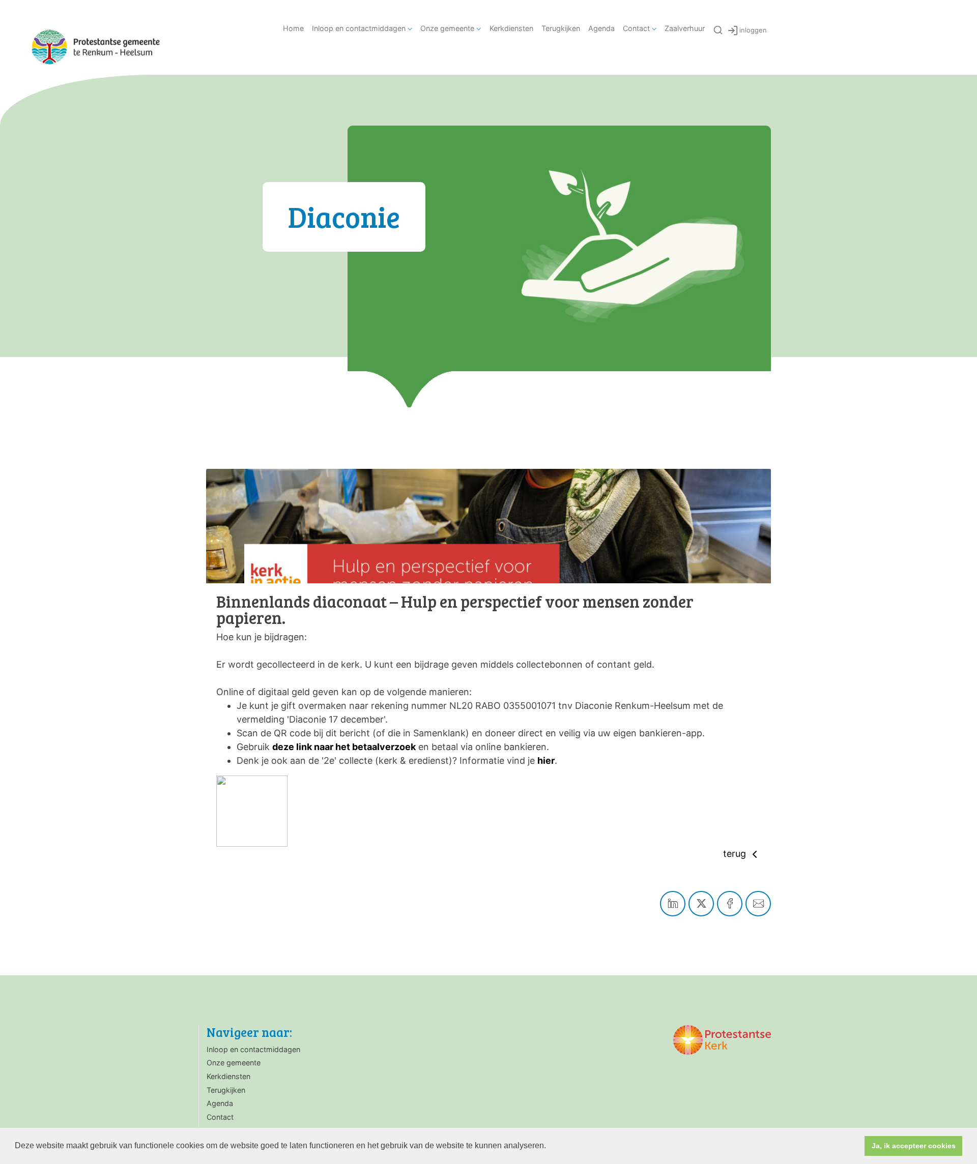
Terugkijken (560, 28)
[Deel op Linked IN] (672, 903)
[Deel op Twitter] (701, 903)
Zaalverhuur (685, 28)
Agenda (601, 28)
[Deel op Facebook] (729, 903)
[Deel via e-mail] (758, 903)
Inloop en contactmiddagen (359, 28)
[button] (549, 1146)
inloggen (753, 30)
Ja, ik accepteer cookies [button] (914, 1146)
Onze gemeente (447, 28)
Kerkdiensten (511, 28)
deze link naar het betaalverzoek (344, 746)
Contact (636, 28)
